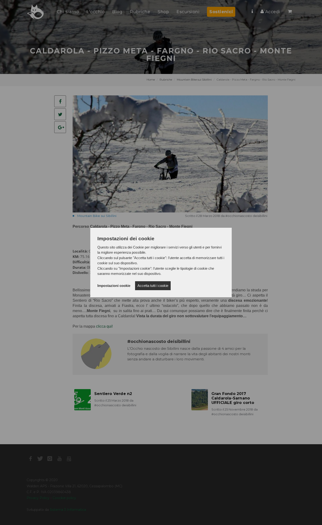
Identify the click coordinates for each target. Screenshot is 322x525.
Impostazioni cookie (113, 286)
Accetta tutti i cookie (152, 286)
